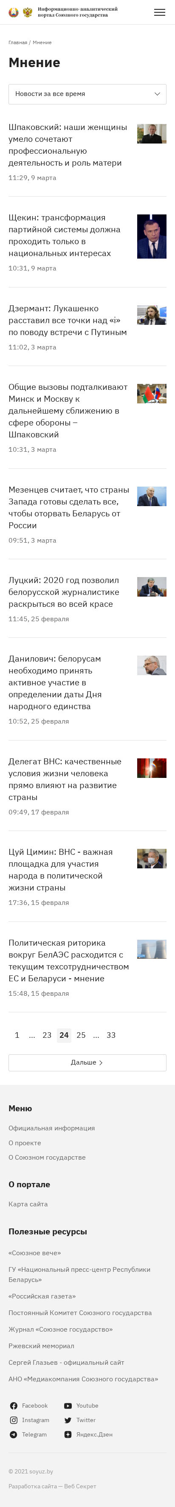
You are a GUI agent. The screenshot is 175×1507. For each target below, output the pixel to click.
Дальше (83, 1061)
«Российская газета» (42, 1295)
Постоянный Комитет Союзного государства (80, 1312)
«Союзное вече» (34, 1252)
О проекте (24, 1142)
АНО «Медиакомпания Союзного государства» (83, 1378)
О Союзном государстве (47, 1156)
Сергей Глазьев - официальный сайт (66, 1361)
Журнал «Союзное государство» (60, 1328)
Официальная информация (51, 1127)
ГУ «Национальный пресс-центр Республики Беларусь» (79, 1274)
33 (111, 1034)
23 (47, 1034)
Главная (17, 42)
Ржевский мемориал (41, 1345)
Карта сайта (28, 1203)
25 (81, 1034)
